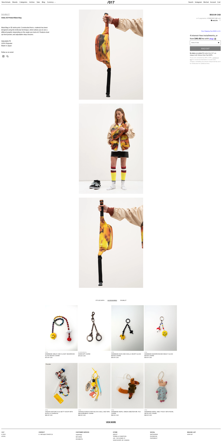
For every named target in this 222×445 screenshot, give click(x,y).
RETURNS (79, 437)
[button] (205, 19)
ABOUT (115, 434)
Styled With (100, 300)
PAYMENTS (79, 439)
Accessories (112, 300)
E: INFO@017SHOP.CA (46, 434)
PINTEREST (153, 438)
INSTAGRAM (154, 434)
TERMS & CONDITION (119, 436)
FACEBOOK (153, 436)
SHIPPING (79, 434)
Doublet (5, 14)
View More (111, 422)
